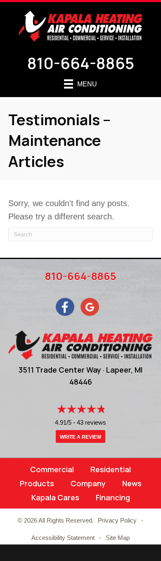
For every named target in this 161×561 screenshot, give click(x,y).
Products (37, 483)
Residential (110, 469)
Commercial (52, 469)
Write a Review (80, 437)
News (132, 483)
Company (88, 483)
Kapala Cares (55, 497)
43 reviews (91, 422)
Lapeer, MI (124, 370)
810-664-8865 (80, 63)
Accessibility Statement (63, 537)
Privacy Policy (117, 520)
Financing (113, 497)
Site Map (118, 537)
